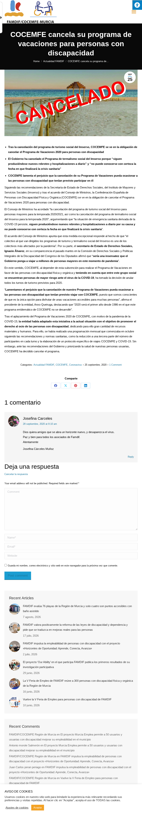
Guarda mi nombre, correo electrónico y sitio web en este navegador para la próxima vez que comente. (63, 565)
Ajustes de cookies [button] (17, 807)
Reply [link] (131, 456)
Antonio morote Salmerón (24, 745)
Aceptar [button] (37, 807)
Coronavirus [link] (75, 364)
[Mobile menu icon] (134, 11)
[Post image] (14, 609)
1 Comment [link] (115, 364)
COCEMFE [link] (62, 364)
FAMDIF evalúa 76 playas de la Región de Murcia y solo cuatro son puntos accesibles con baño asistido (77, 608)
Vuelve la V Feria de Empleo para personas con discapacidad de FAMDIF (67, 699)
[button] (137, 5)
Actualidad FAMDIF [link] (43, 364)
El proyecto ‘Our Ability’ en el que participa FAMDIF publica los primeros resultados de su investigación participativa (76, 664)
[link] (36, 61)
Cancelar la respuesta (16, 474)
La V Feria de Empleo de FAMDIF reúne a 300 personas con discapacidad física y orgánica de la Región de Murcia (78, 683)
